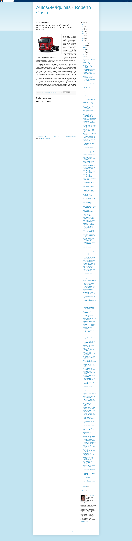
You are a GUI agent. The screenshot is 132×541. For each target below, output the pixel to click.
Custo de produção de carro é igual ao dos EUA (89, 255)
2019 (83, 28)
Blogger (72, 531)
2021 (83, 24)
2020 (83, 26)
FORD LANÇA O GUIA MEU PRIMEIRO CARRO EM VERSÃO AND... (88, 231)
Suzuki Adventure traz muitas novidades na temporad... (89, 427)
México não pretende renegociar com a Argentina (89, 369)
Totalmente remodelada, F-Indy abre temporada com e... (89, 443)
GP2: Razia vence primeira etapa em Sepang (88, 284)
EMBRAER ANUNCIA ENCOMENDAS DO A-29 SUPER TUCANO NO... (88, 115)
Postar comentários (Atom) (45, 138)
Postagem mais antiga (71, 136)
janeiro (84, 488)
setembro (85, 47)
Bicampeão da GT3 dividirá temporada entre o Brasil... (89, 224)
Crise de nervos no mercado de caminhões (89, 331)
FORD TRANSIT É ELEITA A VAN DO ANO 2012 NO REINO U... (88, 130)
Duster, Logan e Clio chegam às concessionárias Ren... (89, 334)
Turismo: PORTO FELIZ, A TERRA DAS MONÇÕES (88, 63)
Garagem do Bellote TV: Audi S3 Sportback (89, 411)
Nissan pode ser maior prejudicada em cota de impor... (88, 421)
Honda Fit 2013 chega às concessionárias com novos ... (89, 73)
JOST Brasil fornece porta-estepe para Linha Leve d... (89, 293)
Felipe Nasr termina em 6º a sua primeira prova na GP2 (89, 267)
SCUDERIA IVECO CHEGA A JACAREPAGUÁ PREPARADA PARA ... (89, 200)
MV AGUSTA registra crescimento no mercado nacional (88, 454)
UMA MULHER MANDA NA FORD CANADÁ (88, 215)
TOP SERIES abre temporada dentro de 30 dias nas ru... (89, 147)
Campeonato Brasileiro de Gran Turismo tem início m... (89, 440)
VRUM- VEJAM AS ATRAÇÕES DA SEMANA (89, 179)
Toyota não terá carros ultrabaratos (87, 328)
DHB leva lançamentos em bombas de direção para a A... (89, 400)
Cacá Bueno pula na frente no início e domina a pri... (89, 258)
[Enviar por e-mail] (64, 92)
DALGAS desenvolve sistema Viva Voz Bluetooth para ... (89, 287)
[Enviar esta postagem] (61, 92)
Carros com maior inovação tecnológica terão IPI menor (89, 152)
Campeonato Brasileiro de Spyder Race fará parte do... (89, 414)
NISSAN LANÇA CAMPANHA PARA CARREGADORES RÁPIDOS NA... (89, 86)
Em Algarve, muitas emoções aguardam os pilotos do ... (89, 437)
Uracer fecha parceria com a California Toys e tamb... (89, 70)
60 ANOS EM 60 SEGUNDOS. (89, 165)
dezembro (85, 42)
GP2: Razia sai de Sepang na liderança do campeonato (89, 264)
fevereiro (85, 486)
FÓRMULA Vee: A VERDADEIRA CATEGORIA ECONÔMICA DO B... (89, 171)
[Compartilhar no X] (67, 92)
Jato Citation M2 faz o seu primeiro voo (88, 391)
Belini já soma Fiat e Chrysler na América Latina (89, 243)
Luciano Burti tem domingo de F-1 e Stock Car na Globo (89, 325)
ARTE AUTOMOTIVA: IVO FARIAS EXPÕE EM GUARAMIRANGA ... (88, 66)
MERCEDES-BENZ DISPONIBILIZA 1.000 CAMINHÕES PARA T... (88, 249)
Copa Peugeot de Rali (87, 302)
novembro (85, 43)
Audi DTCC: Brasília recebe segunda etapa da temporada (88, 94)
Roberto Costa (91, 495)
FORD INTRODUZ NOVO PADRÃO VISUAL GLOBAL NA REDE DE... (89, 473)
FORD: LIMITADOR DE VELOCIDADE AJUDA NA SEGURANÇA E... (88, 296)
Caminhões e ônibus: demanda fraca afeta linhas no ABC (89, 372)
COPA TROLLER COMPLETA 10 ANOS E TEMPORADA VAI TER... (89, 309)
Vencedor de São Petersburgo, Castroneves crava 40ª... (89, 60)
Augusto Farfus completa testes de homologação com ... (89, 281)
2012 (83, 40)
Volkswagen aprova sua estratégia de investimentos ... (89, 111)
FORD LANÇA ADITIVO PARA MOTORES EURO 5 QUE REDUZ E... (89, 382)
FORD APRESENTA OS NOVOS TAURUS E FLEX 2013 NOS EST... (89, 349)
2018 (83, 29)
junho (84, 52)
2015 (83, 35)
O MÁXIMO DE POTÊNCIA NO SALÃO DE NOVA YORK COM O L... (89, 143)
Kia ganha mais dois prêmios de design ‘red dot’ (89, 466)
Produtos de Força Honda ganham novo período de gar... (88, 103)
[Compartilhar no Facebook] (68, 92)
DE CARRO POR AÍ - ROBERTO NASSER (88, 386)
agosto (84, 49)
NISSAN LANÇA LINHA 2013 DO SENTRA (89, 246)
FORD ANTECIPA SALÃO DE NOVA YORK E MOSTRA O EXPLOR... (89, 158)
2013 (83, 38)
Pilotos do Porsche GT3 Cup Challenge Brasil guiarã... (89, 336)
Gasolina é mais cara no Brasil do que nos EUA (89, 80)
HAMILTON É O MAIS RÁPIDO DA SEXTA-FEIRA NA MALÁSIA (89, 342)
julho (84, 51)
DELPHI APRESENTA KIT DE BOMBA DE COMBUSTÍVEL (89, 100)
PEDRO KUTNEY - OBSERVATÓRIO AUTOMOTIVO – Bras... (88, 417)
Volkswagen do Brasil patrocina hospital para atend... (88, 203)
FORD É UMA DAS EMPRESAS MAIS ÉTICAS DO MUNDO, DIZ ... (89, 353)
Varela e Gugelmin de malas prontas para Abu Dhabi (89, 182)
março (84, 58)
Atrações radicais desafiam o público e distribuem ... (89, 77)
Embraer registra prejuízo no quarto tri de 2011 (89, 397)
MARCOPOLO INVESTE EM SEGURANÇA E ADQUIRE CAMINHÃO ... (89, 450)
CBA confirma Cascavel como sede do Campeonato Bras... (89, 137)
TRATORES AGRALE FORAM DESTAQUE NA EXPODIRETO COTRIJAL (89, 480)
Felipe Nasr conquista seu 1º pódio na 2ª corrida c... (89, 261)
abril (84, 56)
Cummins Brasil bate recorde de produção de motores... (89, 97)
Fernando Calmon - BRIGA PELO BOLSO (88, 346)
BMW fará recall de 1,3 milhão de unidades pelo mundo (89, 221)
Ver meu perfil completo (85, 521)
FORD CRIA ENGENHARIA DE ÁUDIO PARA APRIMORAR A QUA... (89, 208)
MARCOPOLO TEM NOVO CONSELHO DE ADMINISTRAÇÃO (88, 107)
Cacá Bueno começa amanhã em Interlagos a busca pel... (89, 339)
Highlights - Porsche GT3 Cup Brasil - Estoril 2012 (89, 388)
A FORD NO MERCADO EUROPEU (88, 483)
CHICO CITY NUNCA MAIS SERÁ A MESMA (88, 275)
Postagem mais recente (41, 136)
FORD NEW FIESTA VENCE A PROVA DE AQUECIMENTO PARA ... (89, 235)
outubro (84, 45)
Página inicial (56, 136)
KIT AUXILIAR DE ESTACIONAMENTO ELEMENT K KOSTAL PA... (89, 196)
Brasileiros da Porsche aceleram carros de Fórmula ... (89, 361)
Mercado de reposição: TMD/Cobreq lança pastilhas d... (89, 313)
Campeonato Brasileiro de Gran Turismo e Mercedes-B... (89, 90)
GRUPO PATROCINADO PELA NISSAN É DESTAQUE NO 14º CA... (89, 126)
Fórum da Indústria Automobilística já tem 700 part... (89, 446)
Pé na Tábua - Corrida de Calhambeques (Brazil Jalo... (88, 404)
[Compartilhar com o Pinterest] (69, 92)
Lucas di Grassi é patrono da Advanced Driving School (89, 425)
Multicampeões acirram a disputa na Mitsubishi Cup (89, 290)
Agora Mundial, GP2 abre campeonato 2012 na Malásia (88, 462)
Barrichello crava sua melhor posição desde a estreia (89, 83)
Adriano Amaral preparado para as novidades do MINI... (89, 300)
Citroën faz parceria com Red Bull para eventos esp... (89, 168)
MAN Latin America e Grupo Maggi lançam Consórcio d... (89, 218)
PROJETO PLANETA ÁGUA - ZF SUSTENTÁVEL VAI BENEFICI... (89, 357)
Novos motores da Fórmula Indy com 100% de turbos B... (88, 305)
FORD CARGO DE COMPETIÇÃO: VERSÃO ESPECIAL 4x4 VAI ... (88, 212)
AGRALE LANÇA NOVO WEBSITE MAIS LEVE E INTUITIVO (88, 192)
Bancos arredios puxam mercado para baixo (88, 477)
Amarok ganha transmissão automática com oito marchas (88, 162)
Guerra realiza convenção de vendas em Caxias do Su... (89, 408)
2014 (83, 37)
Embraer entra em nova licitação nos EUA (88, 278)
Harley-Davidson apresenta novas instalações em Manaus (88, 227)
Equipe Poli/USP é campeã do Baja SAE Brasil (89, 140)
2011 (83, 490)
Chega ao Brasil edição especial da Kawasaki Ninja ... (89, 122)
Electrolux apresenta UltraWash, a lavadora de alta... (88, 433)
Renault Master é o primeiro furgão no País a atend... (88, 316)
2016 (83, 33)
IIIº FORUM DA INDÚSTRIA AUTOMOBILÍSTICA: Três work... (88, 365)
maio (84, 54)
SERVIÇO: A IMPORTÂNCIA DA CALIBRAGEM (89, 319)
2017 (83, 31)
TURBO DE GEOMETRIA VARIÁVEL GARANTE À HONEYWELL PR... (88, 458)
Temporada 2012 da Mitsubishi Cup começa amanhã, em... (89, 119)
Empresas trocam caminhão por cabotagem (88, 252)
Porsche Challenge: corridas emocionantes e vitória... (89, 270)
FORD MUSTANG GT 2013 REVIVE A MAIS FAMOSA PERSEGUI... (88, 188)
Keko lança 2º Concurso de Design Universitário (88, 273)
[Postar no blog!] (65, 92)
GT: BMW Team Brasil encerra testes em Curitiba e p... (89, 379)
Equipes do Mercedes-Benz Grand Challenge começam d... (89, 469)
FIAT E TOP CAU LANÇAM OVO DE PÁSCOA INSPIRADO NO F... (88, 239)
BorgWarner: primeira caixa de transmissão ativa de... (89, 155)
